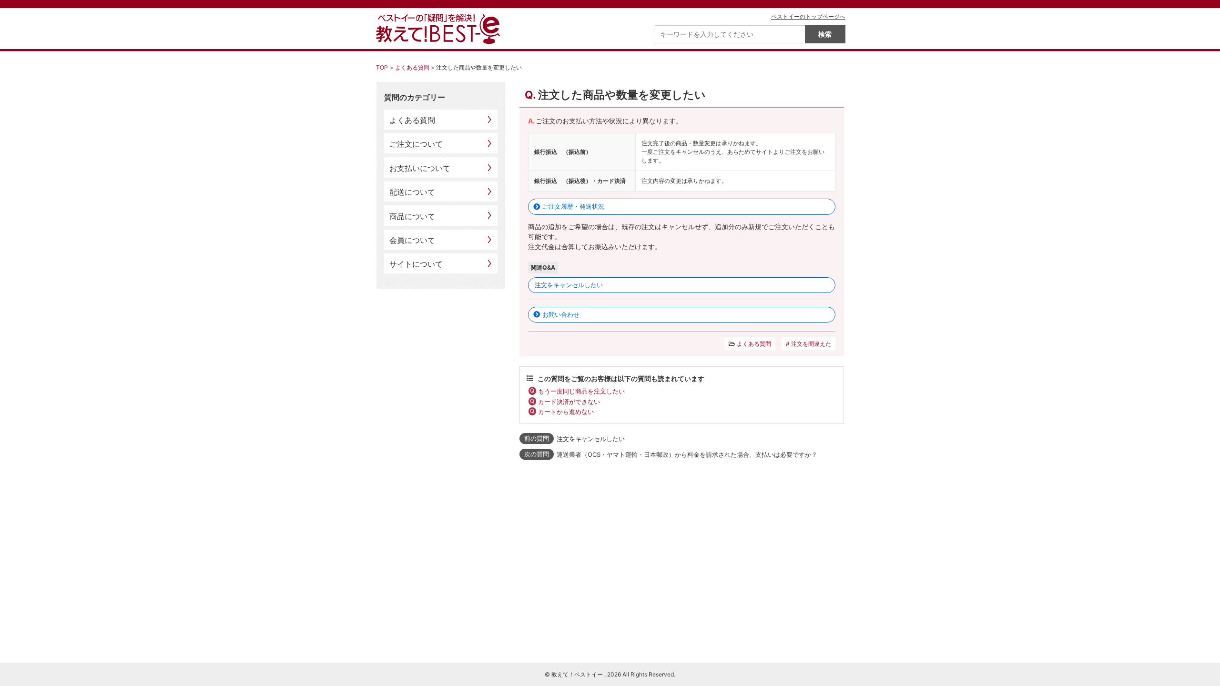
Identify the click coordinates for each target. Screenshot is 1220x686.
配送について (412, 192)
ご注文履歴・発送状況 (573, 206)
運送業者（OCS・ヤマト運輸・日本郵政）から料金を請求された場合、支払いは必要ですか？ (687, 454)
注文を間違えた (811, 343)
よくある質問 (412, 67)
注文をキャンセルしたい (569, 285)
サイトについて (416, 264)
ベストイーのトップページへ (808, 16)
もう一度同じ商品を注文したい (581, 391)
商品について (412, 216)
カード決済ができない (569, 401)
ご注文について (416, 144)
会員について (412, 240)
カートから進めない (566, 411)
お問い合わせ (561, 314)
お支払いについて (419, 168)
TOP (382, 67)
